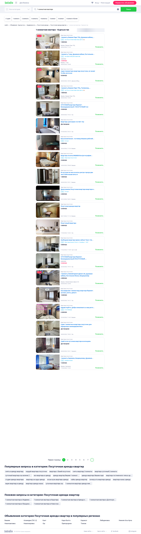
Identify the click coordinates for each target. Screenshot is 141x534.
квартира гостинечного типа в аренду (119, 475)
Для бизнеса (24, 3)
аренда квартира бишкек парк (93, 475)
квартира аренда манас (34, 483)
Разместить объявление (125, 3)
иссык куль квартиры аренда (57, 479)
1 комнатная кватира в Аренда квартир (74, 500)
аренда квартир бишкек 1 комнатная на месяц (66, 475)
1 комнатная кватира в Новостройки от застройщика (47, 504)
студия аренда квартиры (14, 479)
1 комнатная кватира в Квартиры (46, 500)
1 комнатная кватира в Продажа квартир (18, 504)
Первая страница (54, 460)
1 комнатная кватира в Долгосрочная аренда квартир (103, 500)
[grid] (70, 245)
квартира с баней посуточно (59, 471)
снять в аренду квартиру (14, 471)
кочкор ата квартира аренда (100, 479)
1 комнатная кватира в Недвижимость (18, 500)
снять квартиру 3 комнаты (82, 471)
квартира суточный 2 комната (106, 471)
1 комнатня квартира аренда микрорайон (79, 483)
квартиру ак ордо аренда (35, 479)
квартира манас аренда (121, 479)
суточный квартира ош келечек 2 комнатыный (18, 475)
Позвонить (99, 47)
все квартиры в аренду (42, 475)
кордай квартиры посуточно (36, 471)
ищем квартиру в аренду (14, 483)
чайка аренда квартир (79, 479)
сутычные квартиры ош (54, 483)
